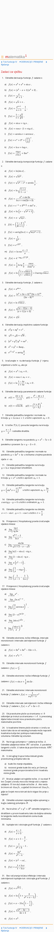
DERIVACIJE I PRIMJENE (32, 61)
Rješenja (5, 64)
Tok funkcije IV (10, 61)
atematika (16, 57)
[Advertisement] (27, 27)
